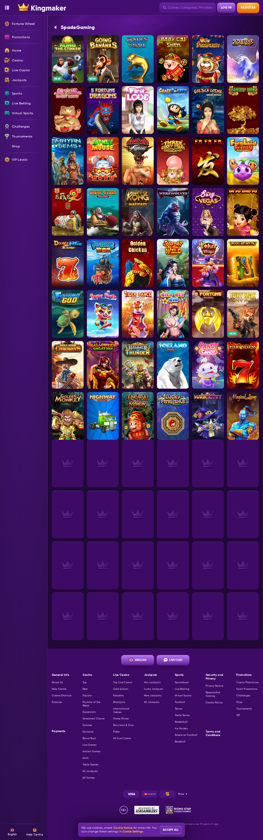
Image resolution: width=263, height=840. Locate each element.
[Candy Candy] (208, 365)
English (140, 660)
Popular (87, 695)
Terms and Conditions (213, 733)
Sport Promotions (246, 688)
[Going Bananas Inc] (103, 59)
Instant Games (91, 751)
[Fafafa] (208, 161)
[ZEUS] (243, 59)
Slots (86, 757)
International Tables (121, 710)
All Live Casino (122, 738)
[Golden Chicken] (138, 263)
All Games (89, 777)
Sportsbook (182, 682)
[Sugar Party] (103, 314)
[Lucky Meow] (68, 110)
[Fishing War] (103, 263)
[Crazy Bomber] (173, 110)
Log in (226, 7)
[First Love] (138, 110)
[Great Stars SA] (103, 212)
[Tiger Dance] (138, 314)
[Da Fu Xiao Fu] (243, 212)
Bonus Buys (89, 738)
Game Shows (121, 718)
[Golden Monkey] (68, 416)
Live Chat (176, 660)
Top (85, 682)
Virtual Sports (183, 695)
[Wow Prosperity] (208, 59)
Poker (116, 731)
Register (248, 7)
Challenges (243, 695)
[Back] (55, 27)
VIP (238, 715)
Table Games (90, 764)
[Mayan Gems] (68, 161)
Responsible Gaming (213, 694)
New (85, 688)
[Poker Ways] (208, 263)
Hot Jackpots (152, 682)
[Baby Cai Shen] (173, 59)
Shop (239, 702)
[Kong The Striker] (68, 59)
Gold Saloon (120, 688)
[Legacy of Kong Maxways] (138, 212)
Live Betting (182, 688)
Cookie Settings (132, 831)
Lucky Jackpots (153, 688)
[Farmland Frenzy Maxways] (243, 161)
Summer (87, 725)
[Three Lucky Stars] (173, 161)
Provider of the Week (91, 703)
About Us (57, 682)
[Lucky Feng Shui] (173, 416)
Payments (59, 731)
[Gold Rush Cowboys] (68, 365)
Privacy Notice (214, 685)
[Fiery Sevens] (243, 365)
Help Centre (59, 688)
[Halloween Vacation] (103, 365)
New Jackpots (152, 695)
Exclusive (88, 731)
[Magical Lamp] (243, 416)
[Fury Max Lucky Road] (243, 314)
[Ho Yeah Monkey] (138, 416)
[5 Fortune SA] (208, 314)
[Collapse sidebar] (7, 8)
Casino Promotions (247, 682)
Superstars (89, 711)
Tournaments (244, 708)
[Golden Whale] (138, 59)
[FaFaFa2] (68, 212)
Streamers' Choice (94, 718)
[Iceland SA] (173, 365)
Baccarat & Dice (123, 725)
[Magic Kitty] (208, 416)
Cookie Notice (214, 702)
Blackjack (119, 702)
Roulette (118, 695)
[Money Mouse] (103, 161)
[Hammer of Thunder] (138, 365)
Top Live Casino (122, 682)
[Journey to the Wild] (173, 263)
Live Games (89, 744)
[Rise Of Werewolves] (173, 212)
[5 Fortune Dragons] (103, 110)
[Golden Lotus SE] (208, 110)
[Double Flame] (68, 263)
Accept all (171, 830)
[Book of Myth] (243, 263)
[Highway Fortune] (103, 416)
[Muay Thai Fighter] (138, 161)
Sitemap (57, 702)
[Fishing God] (68, 314)
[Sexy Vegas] (208, 212)
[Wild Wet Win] (173, 314)
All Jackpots (90, 771)
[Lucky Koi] (243, 110)
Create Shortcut (62, 695)
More (181, 793)
